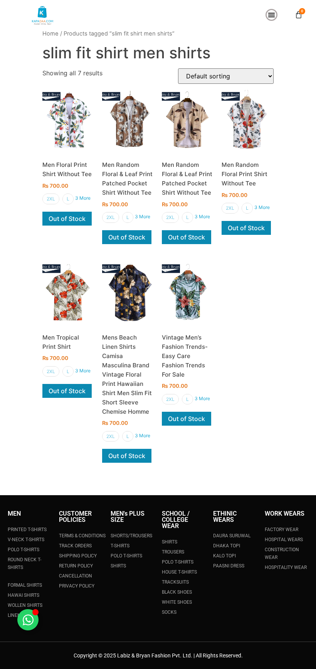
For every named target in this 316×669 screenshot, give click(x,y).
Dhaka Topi (226, 545)
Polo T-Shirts (23, 549)
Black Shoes (177, 592)
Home (50, 33)
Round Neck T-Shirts (24, 563)
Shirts (118, 566)
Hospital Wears (284, 539)
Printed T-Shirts (27, 529)
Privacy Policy (76, 586)
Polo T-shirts (177, 562)
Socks (169, 612)
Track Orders (75, 545)
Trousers (173, 552)
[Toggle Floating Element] (28, 619)
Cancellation (75, 576)
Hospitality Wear (286, 567)
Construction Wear (282, 553)
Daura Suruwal (231, 535)
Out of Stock (67, 218)
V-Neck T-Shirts (26, 539)
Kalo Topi (224, 556)
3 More (83, 198)
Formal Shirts (25, 585)
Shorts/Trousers (131, 535)
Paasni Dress (228, 566)
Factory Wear (281, 529)
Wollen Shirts (25, 605)
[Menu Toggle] (271, 15)
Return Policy (76, 566)
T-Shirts (120, 545)
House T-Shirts (179, 572)
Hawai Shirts (23, 595)
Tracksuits (175, 582)
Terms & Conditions (82, 535)
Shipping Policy (78, 556)
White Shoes (177, 602)
